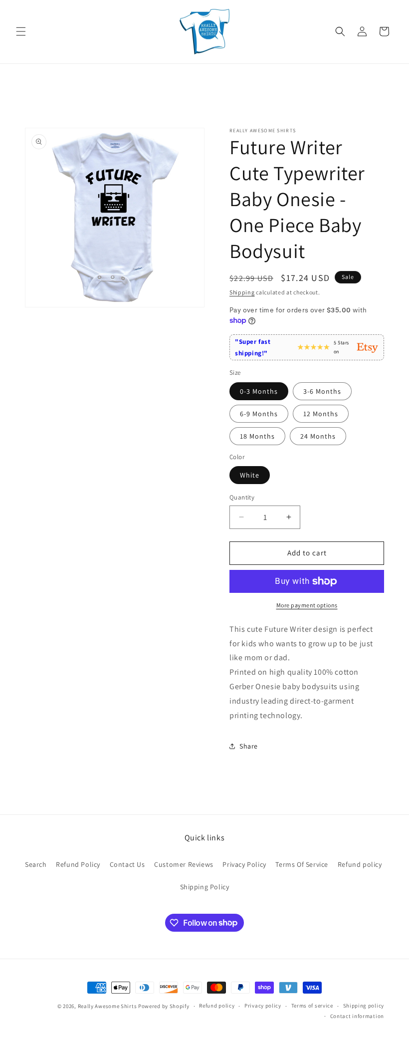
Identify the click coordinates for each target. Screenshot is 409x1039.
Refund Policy (78, 864)
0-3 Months (259, 391)
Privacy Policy (244, 864)
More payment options (307, 605)
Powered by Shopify (164, 1006)
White (249, 475)
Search (36, 864)
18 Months (257, 436)
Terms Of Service (301, 864)
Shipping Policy (204, 886)
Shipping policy (364, 1005)
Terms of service (312, 1005)
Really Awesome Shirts (107, 1006)
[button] (21, 31)
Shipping (242, 292)
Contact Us (127, 864)
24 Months (318, 436)
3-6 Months (322, 391)
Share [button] (248, 746)
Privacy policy (262, 1005)
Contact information (357, 1016)
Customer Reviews (183, 864)
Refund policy (360, 864)
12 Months (320, 413)
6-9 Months (259, 413)
